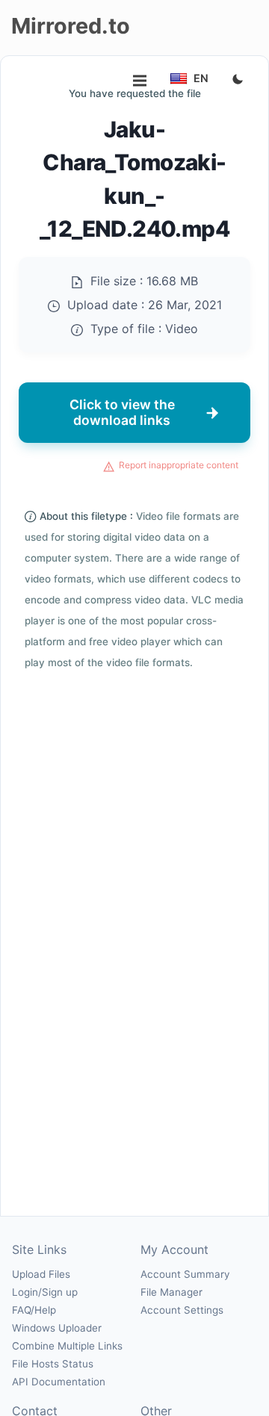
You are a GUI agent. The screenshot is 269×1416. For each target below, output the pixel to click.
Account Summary (184, 1274)
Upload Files (41, 1274)
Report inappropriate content (178, 465)
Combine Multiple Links (67, 1346)
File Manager (171, 1292)
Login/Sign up (45, 1292)
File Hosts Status (52, 1364)
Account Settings (181, 1310)
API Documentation (58, 1382)
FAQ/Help (34, 1310)
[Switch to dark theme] (238, 80)
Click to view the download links (122, 412)
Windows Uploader (57, 1328)
